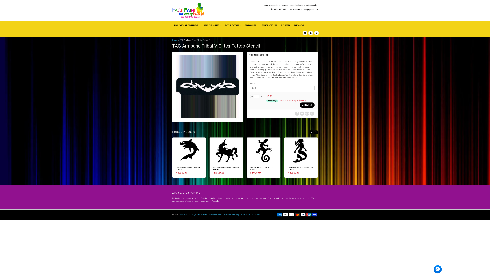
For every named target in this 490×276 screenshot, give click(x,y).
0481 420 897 (280, 9)
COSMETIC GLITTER (211, 25)
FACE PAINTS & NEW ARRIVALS (186, 25)
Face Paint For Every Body (189, 215)
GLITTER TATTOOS (232, 25)
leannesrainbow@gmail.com (305, 9)
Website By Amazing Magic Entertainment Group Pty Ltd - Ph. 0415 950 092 (230, 215)
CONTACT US (299, 25)
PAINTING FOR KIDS (269, 25)
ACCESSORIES (250, 25)
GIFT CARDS (285, 25)
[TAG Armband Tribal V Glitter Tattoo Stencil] (207, 86)
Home (174, 40)
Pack (252, 84)
